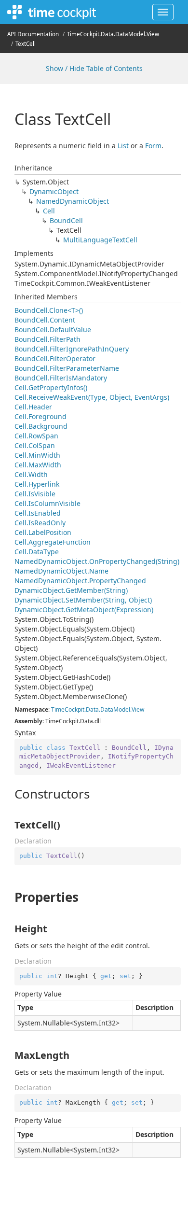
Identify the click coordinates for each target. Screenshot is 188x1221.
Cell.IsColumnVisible (47, 503)
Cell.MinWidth (37, 455)
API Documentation (33, 34)
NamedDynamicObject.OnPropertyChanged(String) (96, 561)
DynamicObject (54, 191)
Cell (49, 210)
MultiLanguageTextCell (100, 239)
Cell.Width (31, 474)
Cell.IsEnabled (37, 513)
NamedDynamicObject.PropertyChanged (80, 580)
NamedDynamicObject (72, 201)
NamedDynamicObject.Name (61, 570)
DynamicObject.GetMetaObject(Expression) (83, 609)
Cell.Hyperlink (36, 484)
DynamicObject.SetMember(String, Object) (83, 599)
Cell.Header (33, 406)
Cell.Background (40, 426)
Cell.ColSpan (34, 445)
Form (153, 145)
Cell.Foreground (40, 416)
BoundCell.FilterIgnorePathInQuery (71, 348)
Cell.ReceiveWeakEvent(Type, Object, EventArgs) (91, 397)
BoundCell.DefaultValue (52, 329)
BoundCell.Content (44, 319)
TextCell (25, 43)
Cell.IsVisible (34, 493)
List (123, 145)
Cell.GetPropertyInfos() (50, 387)
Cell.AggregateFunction (52, 542)
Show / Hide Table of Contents (94, 68)
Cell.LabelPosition (42, 532)
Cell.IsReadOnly (40, 522)
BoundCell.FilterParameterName (66, 368)
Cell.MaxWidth (37, 464)
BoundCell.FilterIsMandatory (60, 377)
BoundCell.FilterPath (47, 339)
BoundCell (66, 220)
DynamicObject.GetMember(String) (71, 590)
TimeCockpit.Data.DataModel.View (113, 34)
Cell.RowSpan (36, 435)
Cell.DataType (36, 551)
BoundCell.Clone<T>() (48, 310)
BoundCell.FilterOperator (54, 358)
